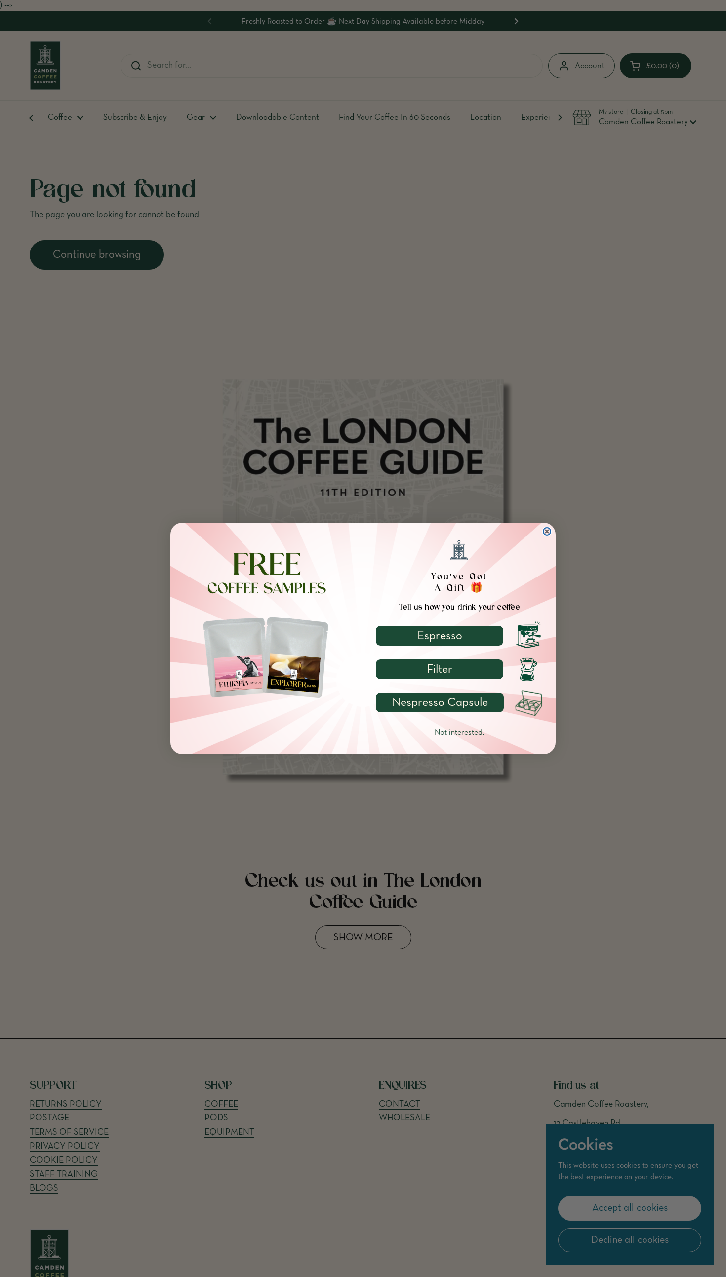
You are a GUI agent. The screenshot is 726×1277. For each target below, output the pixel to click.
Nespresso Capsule (440, 702)
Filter (439, 669)
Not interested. (459, 733)
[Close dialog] (547, 531)
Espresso (439, 636)
